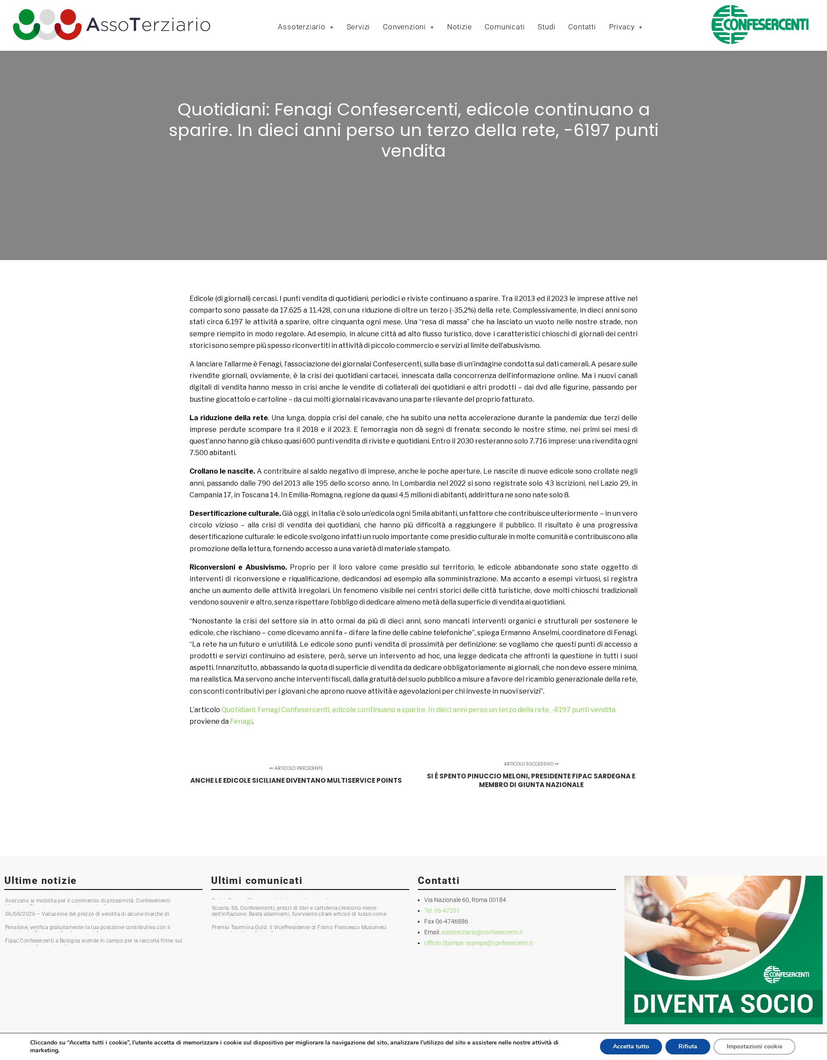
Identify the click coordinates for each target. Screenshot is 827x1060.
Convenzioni (404, 26)
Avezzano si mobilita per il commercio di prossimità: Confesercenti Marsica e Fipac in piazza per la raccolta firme (87, 904)
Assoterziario (301, 26)
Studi (546, 26)
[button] (305, 27)
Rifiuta (687, 1046)
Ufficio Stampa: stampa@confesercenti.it (478, 942)
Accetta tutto (631, 1046)
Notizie (459, 26)
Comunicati (505, 26)
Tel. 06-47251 (442, 910)
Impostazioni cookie (754, 1046)
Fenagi (241, 721)
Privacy (622, 26)
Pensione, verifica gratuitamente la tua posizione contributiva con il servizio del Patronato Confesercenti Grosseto (88, 930)
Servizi (358, 26)
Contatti (582, 26)
